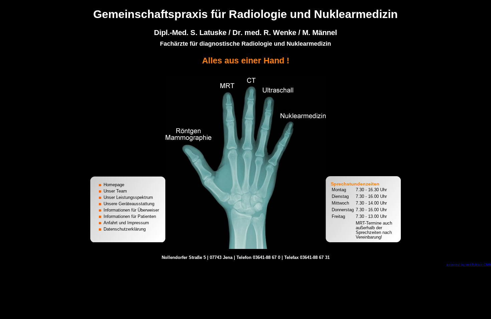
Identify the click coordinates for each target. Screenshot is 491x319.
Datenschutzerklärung (125, 229)
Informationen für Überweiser (131, 210)
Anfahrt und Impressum (126, 222)
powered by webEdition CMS (469, 264)
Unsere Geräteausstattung (129, 203)
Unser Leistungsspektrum (128, 197)
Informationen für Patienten (130, 216)
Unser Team (115, 191)
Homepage (114, 184)
